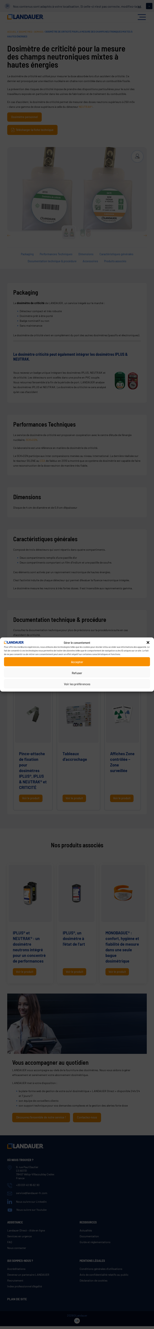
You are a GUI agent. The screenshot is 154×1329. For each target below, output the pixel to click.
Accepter (77, 661)
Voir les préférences (77, 684)
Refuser (77, 673)
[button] (148, 643)
